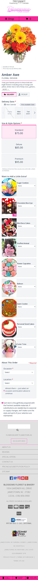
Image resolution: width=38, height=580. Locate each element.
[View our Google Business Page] (15, 479)
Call (7, 577)
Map (19, 577)
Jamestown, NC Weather (14, 550)
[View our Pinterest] (22, 479)
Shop (11, 18)
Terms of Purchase (25, 557)
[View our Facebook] (11, 479)
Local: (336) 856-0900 (19, 495)
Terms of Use (19, 561)
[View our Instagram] (19, 479)
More (5, 89)
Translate (25, 3)
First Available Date (27, 105)
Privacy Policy (9, 557)
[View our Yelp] (26, 479)
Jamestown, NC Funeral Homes (13, 542)
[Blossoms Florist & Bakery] (19, 13)
